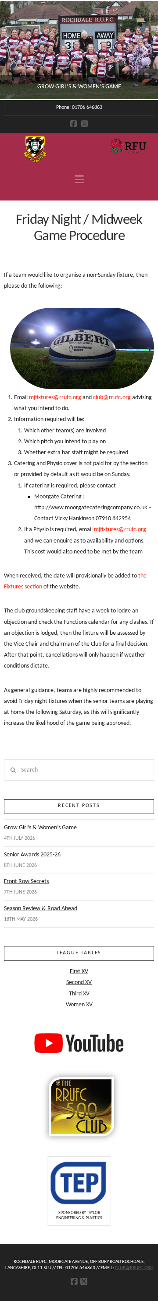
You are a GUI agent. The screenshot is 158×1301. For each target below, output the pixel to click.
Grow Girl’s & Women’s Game (40, 827)
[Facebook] (73, 123)
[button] (79, 180)
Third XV (79, 994)
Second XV (79, 982)
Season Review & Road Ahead (40, 908)
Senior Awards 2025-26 (32, 855)
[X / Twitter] (84, 123)
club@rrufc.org (112, 397)
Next (139, 50)
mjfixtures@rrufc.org (55, 397)
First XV (79, 971)
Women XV (79, 1005)
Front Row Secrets (26, 881)
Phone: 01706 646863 (79, 107)
